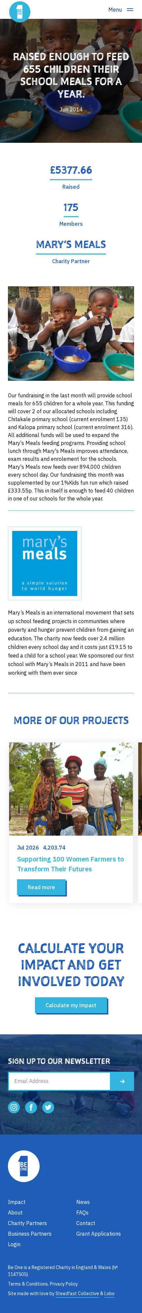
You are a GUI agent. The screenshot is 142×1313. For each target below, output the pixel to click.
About (15, 1212)
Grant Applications (98, 1233)
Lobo (109, 1293)
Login (14, 1244)
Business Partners (30, 1233)
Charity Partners (27, 1223)
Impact (16, 1202)
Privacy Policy (64, 1284)
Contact (85, 1223)
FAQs (82, 1212)
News (83, 1202)
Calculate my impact (71, 1005)
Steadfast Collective (77, 1293)
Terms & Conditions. (28, 1284)
